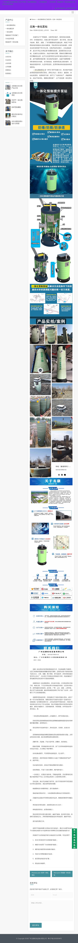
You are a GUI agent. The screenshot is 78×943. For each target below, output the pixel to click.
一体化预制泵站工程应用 (43, 19)
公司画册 (8, 66)
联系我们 (8, 73)
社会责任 (8, 60)
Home (33, 19)
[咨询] (74, 830)
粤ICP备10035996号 (55, 938)
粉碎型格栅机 (16, 107)
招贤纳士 (8, 70)
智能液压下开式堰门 (11, 35)
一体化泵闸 (9, 32)
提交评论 (35, 925)
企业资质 (8, 63)
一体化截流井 (9, 28)
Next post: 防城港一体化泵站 (62, 874)
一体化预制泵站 (10, 25)
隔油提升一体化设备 (11, 42)
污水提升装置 (9, 38)
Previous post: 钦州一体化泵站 (40, 874)
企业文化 (8, 56)
